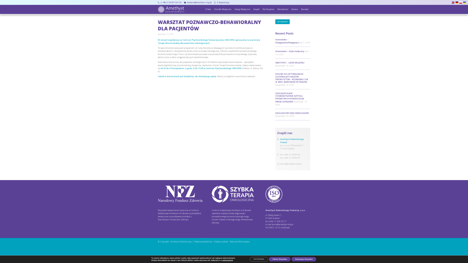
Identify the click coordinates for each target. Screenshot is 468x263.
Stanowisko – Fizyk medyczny (289, 51)
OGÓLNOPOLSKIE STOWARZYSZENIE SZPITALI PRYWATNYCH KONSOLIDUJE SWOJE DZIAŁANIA (289, 97)
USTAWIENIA (259, 259)
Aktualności (282, 22)
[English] (453, 2)
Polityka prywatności (203, 241)
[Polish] (461, 2)
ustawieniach (227, 260)
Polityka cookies (221, 241)
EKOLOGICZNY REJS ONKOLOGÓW (292, 113)
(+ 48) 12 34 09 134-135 (171, 2)
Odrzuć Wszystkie (280, 259)
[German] (457, 2)
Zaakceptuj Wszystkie (303, 259)
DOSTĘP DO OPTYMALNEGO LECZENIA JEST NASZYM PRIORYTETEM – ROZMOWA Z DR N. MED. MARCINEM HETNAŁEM (291, 78)
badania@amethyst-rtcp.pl (199, 2)
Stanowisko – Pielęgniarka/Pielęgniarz (287, 41)
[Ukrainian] (465, 2)
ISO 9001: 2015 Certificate (277, 227)
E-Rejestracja (223, 2)
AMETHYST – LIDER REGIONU (289, 62)
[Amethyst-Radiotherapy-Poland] (171, 9)
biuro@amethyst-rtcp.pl (290, 163)
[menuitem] (170, 2)
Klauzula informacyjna (239, 241)
